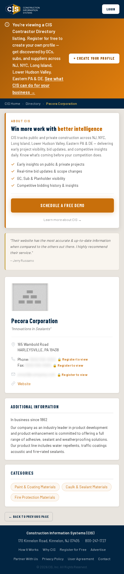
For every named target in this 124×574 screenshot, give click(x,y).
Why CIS (49, 549)
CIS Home (12, 103)
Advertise (98, 549)
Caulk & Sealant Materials (87, 487)
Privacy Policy (53, 559)
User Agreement (81, 559)
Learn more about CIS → (63, 219)
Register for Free (73, 549)
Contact (104, 559)
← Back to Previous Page (29, 516)
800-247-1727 (95, 540)
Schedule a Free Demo (62, 205)
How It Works (28, 549)
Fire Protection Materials (35, 497)
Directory (33, 103)
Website (24, 383)
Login (110, 9)
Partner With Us (26, 559)
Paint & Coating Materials (35, 487)
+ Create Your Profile (94, 58)
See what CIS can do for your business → (37, 85)
